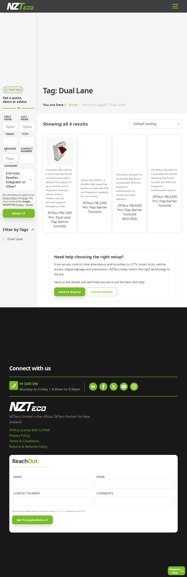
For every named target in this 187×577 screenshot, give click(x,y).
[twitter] (114, 387)
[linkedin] (93, 387)
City (25, 134)
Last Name (24, 118)
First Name (8, 118)
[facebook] (103, 387)
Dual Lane (15, 239)
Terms (24, 198)
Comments (104, 493)
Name (18, 476)
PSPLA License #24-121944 (29, 430)
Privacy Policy (9, 198)
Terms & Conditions (24, 441)
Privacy (20, 204)
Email (9, 134)
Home (73, 105)
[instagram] (134, 387)
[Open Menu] (177, 6)
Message (10, 149)
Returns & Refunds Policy (28, 446)
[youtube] (124, 387)
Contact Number (27, 149)
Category (11, 166)
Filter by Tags (15, 229)
